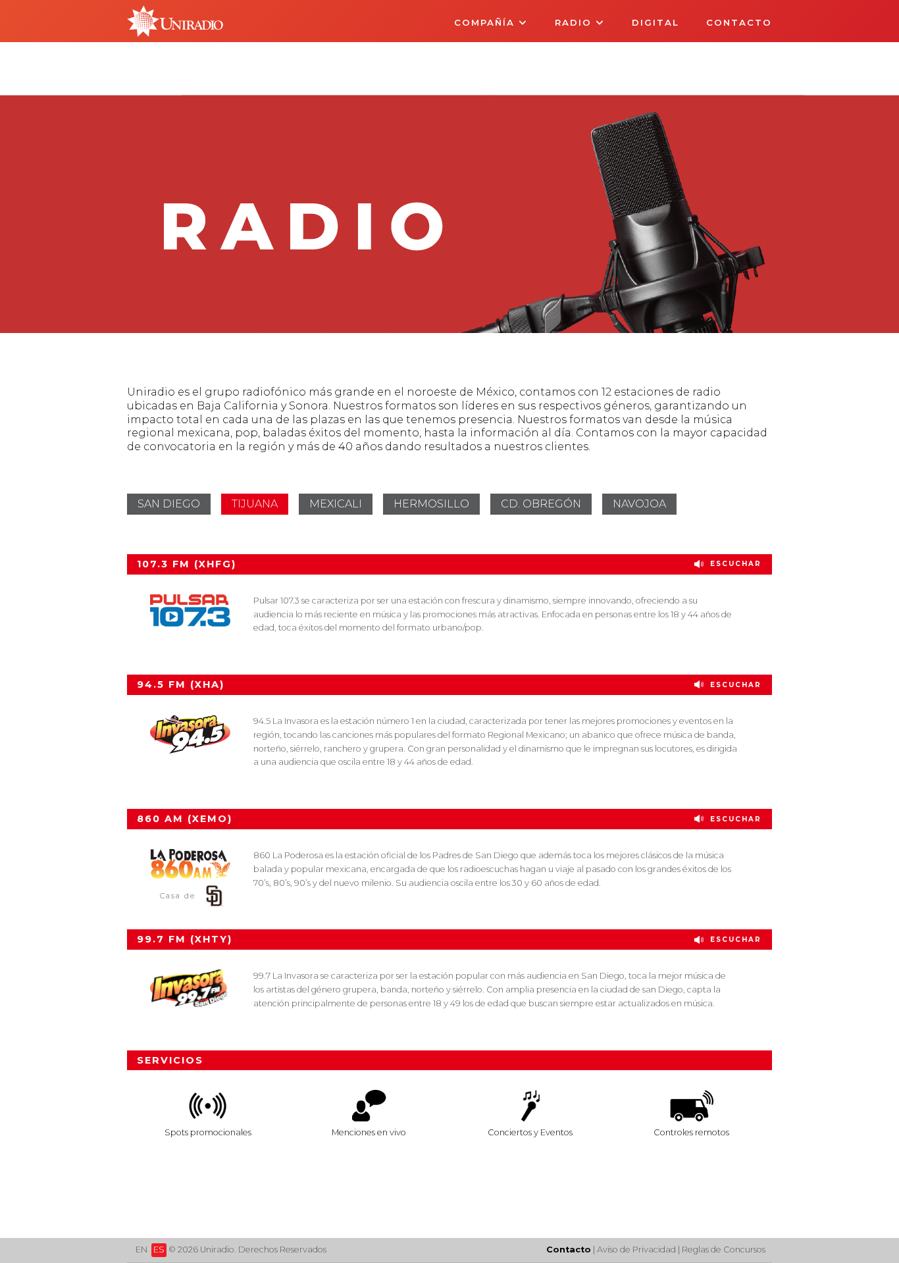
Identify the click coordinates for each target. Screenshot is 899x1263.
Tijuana (255, 504)
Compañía (486, 22)
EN (141, 1249)
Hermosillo (431, 504)
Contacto (739, 22)
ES (159, 1249)
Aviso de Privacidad (636, 1249)
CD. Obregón (541, 504)
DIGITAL (655, 22)
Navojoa (639, 504)
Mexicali (335, 504)
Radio (575, 22)
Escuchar (734, 563)
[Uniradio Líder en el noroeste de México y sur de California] (175, 33)
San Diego (169, 504)
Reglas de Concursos (723, 1249)
